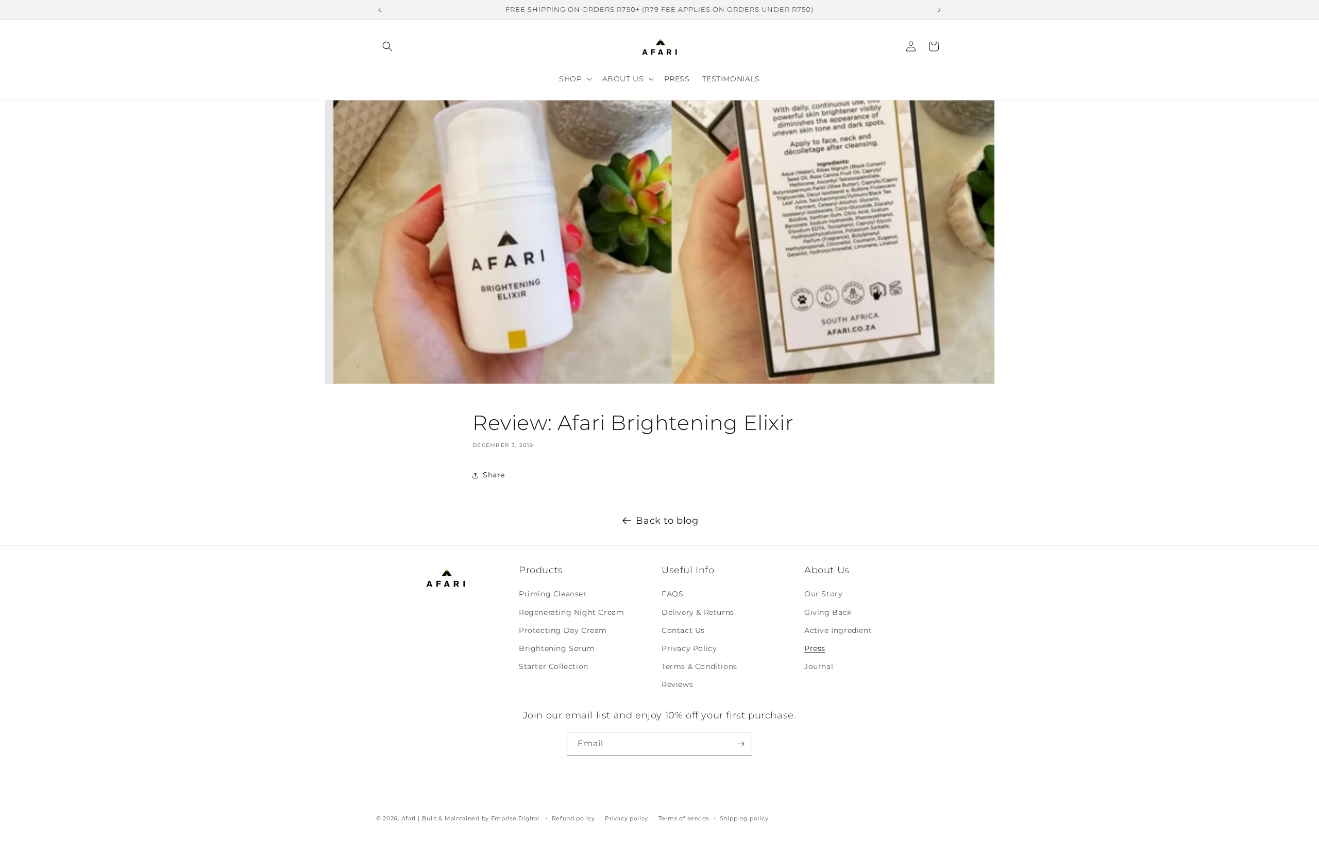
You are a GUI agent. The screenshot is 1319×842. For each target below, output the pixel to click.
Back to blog (667, 520)
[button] (387, 46)
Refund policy (573, 818)
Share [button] (494, 474)
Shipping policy (744, 818)
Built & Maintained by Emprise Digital (480, 818)
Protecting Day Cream (563, 630)
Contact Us (683, 630)
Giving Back (828, 612)
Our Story (823, 593)
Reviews (677, 684)
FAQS (672, 593)
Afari (408, 818)
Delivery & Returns (698, 612)
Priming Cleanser (553, 593)
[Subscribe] (740, 744)
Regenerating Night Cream (571, 612)
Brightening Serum (557, 648)
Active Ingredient (838, 630)
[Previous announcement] (379, 10)
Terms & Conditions (699, 666)
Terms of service (683, 818)
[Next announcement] (939, 10)
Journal (818, 666)
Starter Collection (553, 666)
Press (814, 648)
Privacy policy (626, 818)
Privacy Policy (689, 648)
